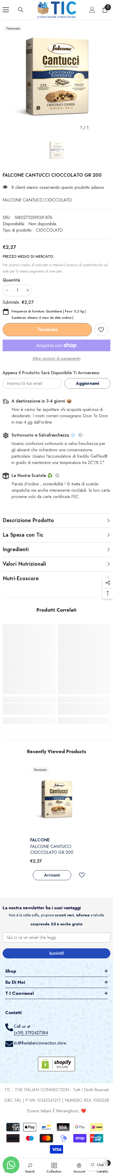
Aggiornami (87, 383)
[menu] (6, 10)
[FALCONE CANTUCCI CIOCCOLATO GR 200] (56, 800)
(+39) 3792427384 (31, 1033)
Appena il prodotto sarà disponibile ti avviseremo (51, 373)
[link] (29, 709)
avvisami (52, 875)
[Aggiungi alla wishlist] (101, 329)
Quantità (11, 280)
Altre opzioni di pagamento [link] (57, 358)
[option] (56, 79)
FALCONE (40, 840)
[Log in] (92, 10)
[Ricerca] (21, 10)
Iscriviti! (56, 953)
